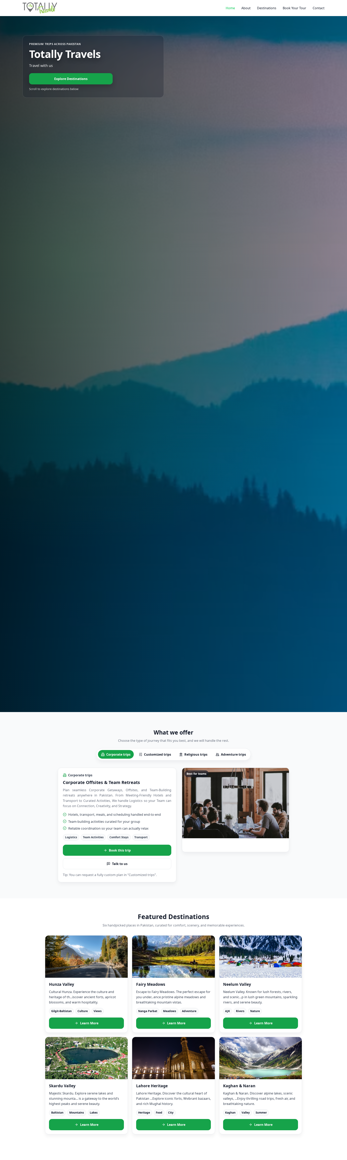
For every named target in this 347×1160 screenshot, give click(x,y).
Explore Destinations (71, 79)
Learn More (89, 1023)
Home (230, 8)
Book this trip (120, 850)
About (246, 8)
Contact (319, 8)
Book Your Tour (294, 8)
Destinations (266, 8)
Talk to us (120, 864)
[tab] (116, 754)
